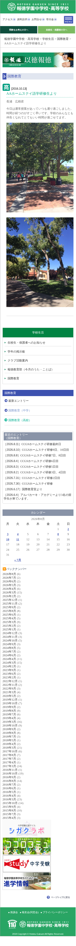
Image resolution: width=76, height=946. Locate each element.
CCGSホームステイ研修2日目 (32, 478)
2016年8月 (9, 780)
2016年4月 (9, 795)
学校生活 (48, 38)
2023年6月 (9, 673)
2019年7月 (9, 714)
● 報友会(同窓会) (29, 912)
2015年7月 (9, 814)
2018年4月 (9, 744)
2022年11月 (10, 684)
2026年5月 (9, 585)
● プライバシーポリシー (54, 912)
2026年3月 (9, 592)
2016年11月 (10, 769)
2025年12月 (10, 599)
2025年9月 (9, 607)
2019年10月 (10, 703)
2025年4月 (9, 618)
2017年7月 (9, 758)
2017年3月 (9, 766)
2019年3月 (9, 721)
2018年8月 (9, 732)
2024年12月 (10, 633)
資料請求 (22, 19)
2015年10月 (10, 803)
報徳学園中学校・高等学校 (21, 38)
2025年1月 (9, 629)
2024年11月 (10, 636)
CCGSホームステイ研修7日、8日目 (35, 455)
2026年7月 (9, 577)
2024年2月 (9, 666)
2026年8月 (9, 574)
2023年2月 (9, 677)
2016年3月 (9, 799)
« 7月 (17, 560)
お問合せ (37, 19)
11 (17, 539)
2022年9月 (9, 688)
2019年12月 (10, 699)
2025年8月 (9, 611)
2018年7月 (9, 736)
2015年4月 (9, 817)
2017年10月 (10, 751)
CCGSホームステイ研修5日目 (31, 466)
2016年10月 (10, 773)
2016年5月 (9, 792)
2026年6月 (9, 581)
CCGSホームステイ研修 (28, 483)
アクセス (8, 19)
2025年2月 (9, 625)
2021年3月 (9, 692)
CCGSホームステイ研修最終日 (32, 444)
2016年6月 (9, 788)
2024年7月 (9, 651)
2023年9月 (9, 670)
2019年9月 (9, 707)
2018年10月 (10, 725)
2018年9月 (9, 729)
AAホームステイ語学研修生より (31, 93)
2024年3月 (9, 662)
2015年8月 (9, 810)
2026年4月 (9, 588)
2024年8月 (9, 647)
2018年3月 (9, 747)
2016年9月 (9, 777)
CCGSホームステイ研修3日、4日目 (35, 472)
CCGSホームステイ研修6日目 (31, 461)
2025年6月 (9, 614)
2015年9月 (9, 806)
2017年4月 (9, 762)
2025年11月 (10, 603)
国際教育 (63, 38)
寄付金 (50, 19)
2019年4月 (9, 718)
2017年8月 (9, 755)
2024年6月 (9, 655)
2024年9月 (9, 644)
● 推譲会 (13, 912)
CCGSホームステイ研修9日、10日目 (36, 449)
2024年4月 (9, 659)
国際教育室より (23, 489)
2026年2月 (9, 596)
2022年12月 (10, 681)
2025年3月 (9, 622)
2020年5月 (9, 695)
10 (7, 539)
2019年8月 (9, 710)
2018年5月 (9, 740)
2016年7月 (9, 784)
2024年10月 (10, 640)
